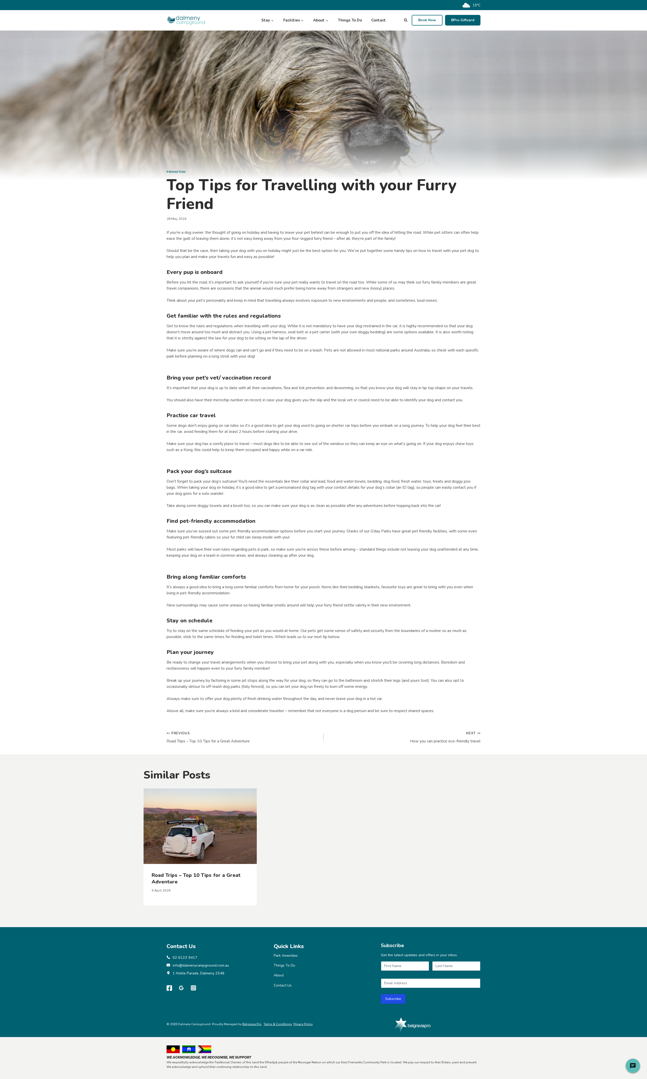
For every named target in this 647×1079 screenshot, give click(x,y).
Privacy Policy (303, 1024)
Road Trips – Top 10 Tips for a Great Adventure (208, 737)
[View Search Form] (405, 20)
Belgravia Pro (251, 1024)
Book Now (427, 20)
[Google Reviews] (181, 988)
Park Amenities (286, 955)
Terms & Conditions (278, 1024)
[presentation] (200, 826)
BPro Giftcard (462, 20)
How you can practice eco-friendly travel (445, 737)
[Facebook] (169, 988)
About (279, 975)
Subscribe (393, 998)
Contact (378, 20)
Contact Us (283, 985)
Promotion (176, 172)
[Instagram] (193, 988)
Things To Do (350, 20)
